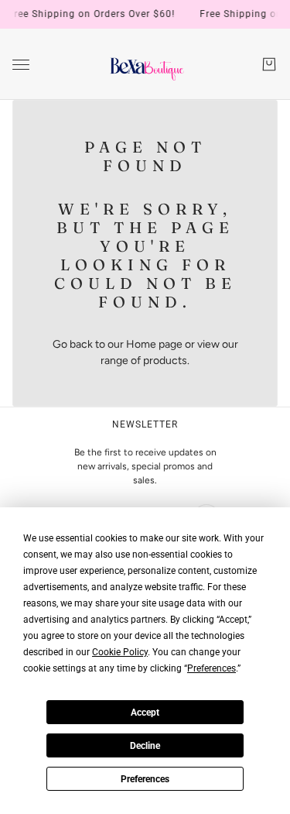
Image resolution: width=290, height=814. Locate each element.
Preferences (145, 779)
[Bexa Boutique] (145, 64)
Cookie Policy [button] (120, 652)
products (165, 360)
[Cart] (269, 64)
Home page (154, 344)
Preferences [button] (211, 668)
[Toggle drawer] (20, 65)
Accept (145, 712)
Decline (145, 745)
